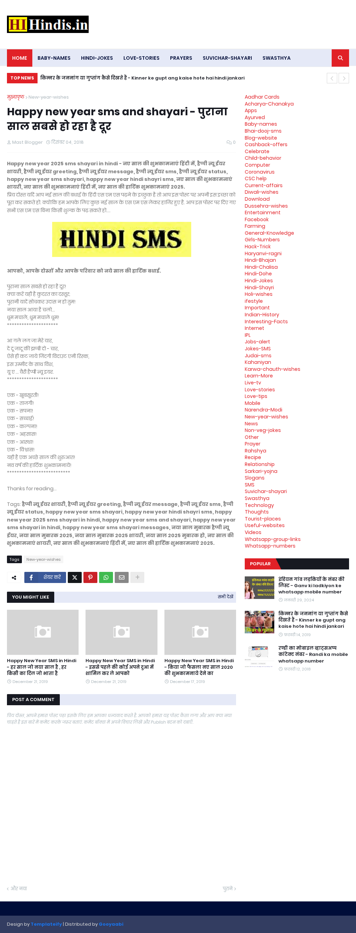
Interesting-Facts (266, 321)
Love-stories (260, 389)
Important (257, 307)
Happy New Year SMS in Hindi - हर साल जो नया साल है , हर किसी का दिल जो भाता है (41, 667)
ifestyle (254, 301)
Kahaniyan (258, 362)
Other (252, 437)
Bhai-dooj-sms (263, 130)
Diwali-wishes (261, 192)
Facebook (257, 219)
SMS (249, 484)
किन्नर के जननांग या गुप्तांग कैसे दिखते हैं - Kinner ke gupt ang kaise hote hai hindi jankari (142, 78)
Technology (259, 505)
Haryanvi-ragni (263, 253)
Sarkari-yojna (261, 471)
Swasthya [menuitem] (276, 58)
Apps (251, 110)
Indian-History (262, 314)
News (251, 423)
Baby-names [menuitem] (54, 58)
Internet (254, 328)
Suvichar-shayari (266, 491)
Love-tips (256, 396)
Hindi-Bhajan (260, 260)
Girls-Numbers (262, 239)
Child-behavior (263, 158)
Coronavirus (260, 171)
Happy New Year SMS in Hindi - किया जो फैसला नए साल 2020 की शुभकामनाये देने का (199, 667)
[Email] (122, 577)
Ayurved (255, 117)
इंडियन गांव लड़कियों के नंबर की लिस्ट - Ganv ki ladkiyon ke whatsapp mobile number (311, 585)
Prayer (252, 443)
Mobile (252, 403)
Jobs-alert (257, 341)
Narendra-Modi (263, 409)
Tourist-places (263, 518)
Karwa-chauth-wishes (272, 369)
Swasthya (257, 498)
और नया (18, 888)
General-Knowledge (269, 233)
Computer (257, 164)
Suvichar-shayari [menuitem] (227, 58)
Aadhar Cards (262, 96)
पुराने (228, 888)
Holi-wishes (259, 294)
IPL (248, 335)
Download (257, 198)
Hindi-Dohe (258, 273)
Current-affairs (264, 185)
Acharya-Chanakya (269, 103)
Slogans (255, 477)
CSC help (256, 178)
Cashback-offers (266, 144)
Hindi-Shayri (259, 287)
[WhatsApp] (106, 577)
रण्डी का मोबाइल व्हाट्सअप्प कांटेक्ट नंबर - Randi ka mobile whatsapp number (313, 654)
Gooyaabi (111, 924)
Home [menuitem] (19, 58)
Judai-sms (258, 355)
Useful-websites (265, 525)
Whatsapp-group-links (273, 539)
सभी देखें (225, 597)
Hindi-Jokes (259, 280)
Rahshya (255, 450)
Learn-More (259, 375)
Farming (255, 226)
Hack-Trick (258, 246)
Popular (260, 563)
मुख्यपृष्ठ (15, 97)
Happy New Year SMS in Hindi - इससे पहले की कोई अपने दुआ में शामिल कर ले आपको (120, 667)
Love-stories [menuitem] (141, 58)
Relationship (260, 464)
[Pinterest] (90, 577)
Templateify (46, 924)
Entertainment (263, 212)
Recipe (253, 457)
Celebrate (257, 151)
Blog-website (261, 137)
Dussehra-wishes (266, 205)
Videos (253, 532)
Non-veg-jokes (263, 430)
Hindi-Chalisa (261, 267)
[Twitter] (75, 577)
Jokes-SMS (258, 348)
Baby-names (261, 123)
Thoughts (257, 511)
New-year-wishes (49, 97)
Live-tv (253, 382)
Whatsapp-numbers (270, 545)
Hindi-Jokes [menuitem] (97, 58)
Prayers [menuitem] (181, 58)
